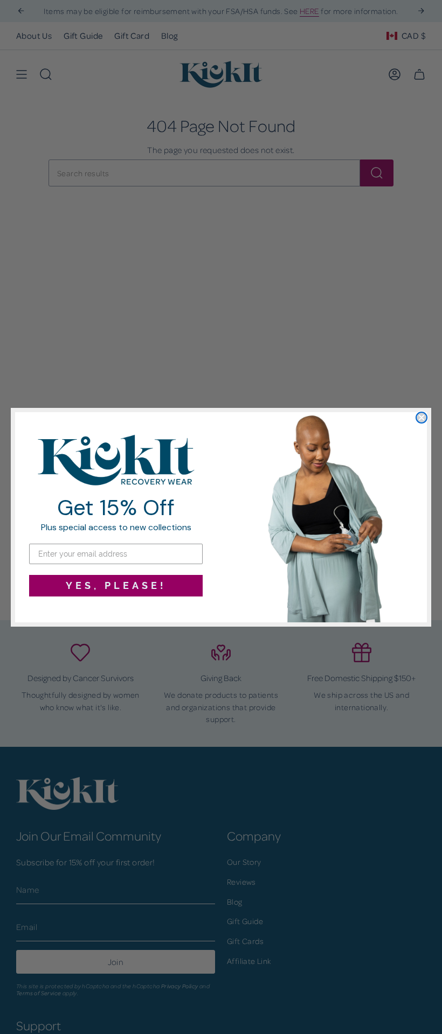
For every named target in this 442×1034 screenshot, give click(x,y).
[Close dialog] (421, 417)
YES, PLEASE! (116, 585)
